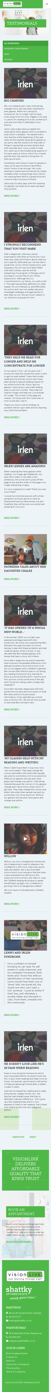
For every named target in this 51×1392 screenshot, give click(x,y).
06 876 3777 (13, 1316)
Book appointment (19, 1241)
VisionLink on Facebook (17, 1364)
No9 (37, 1382)
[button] (47, 4)
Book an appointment (16, 1353)
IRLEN (6, 54)
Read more (12, 195)
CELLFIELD (8, 59)
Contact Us (11, 1357)
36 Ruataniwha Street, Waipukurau (24, 1333)
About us (10, 1360)
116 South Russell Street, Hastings (23, 1313)
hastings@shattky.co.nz (19, 1320)
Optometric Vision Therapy (16, 49)
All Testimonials (11, 43)
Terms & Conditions (15, 1371)
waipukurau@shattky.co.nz (20, 1341)
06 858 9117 (13, 1337)
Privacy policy (13, 1368)
